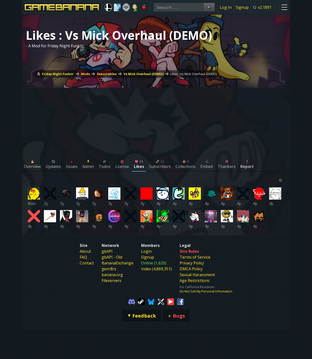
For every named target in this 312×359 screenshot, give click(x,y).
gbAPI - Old (112, 257)
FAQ (83, 257)
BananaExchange (117, 263)
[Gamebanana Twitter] (161, 301)
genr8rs (109, 269)
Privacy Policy (192, 263)
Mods (85, 74)
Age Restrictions (194, 280)
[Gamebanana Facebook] (180, 301)
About (85, 251)
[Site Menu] (284, 7)
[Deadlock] (126, 7)
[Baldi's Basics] (135, 7)
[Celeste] (143, 7)
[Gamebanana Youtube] (171, 301)
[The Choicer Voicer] (117, 7)
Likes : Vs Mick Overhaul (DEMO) (193, 74)
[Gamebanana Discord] (132, 301)
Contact (87, 263)
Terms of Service (195, 257)
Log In (226, 7)
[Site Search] (209, 7)
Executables (107, 74)
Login (146, 251)
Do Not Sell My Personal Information (206, 291)
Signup (242, 7)
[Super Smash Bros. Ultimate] (108, 7)
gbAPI (107, 251)
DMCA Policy (191, 269)
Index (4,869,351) (156, 269)
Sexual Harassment (197, 274)
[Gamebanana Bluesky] (151, 301)
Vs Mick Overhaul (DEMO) (144, 74)
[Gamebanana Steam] (141, 301)
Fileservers (111, 280)
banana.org (112, 274)
